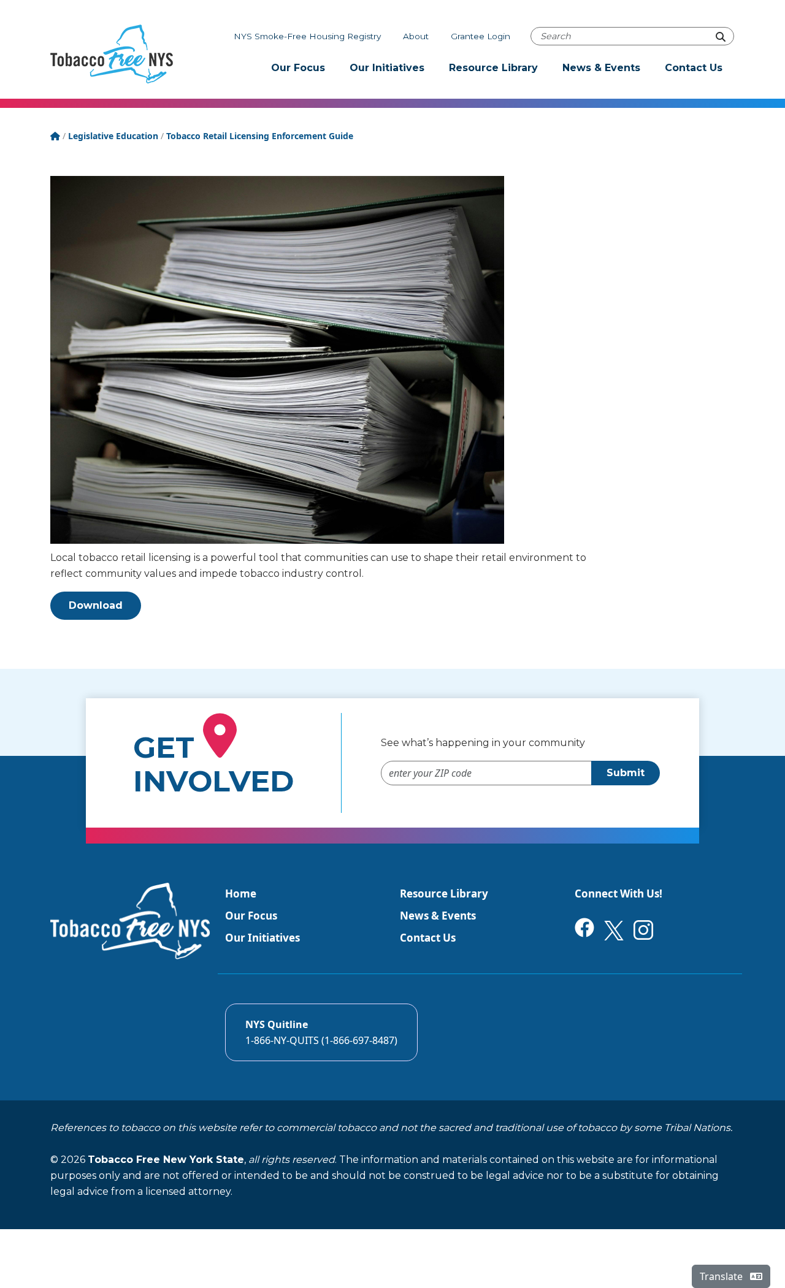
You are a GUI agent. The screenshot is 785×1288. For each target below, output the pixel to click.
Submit (626, 773)
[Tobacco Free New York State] (111, 54)
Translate (722, 1276)
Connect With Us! (618, 893)
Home (240, 893)
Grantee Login (480, 36)
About (416, 36)
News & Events (601, 68)
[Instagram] (643, 929)
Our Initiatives (387, 68)
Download (96, 605)
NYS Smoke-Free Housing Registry (307, 36)
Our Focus (298, 68)
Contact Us (693, 68)
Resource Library (493, 68)
